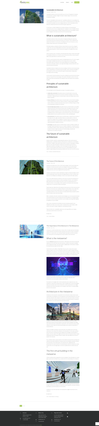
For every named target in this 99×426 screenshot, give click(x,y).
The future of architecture (55, 161)
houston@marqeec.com (26, 418)
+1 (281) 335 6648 (25, 419)
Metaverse (53, 396)
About (72, 2)
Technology (56, 396)
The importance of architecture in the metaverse (63, 226)
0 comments (48, 163)
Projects (67, 2)
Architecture (50, 151)
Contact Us (77, 2)
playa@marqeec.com (57, 419)
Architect (50, 216)
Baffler (41, 425)
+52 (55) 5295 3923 (41, 421)
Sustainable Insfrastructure (56, 151)
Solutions (62, 2)
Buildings (53, 216)
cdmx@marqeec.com (41, 419)
